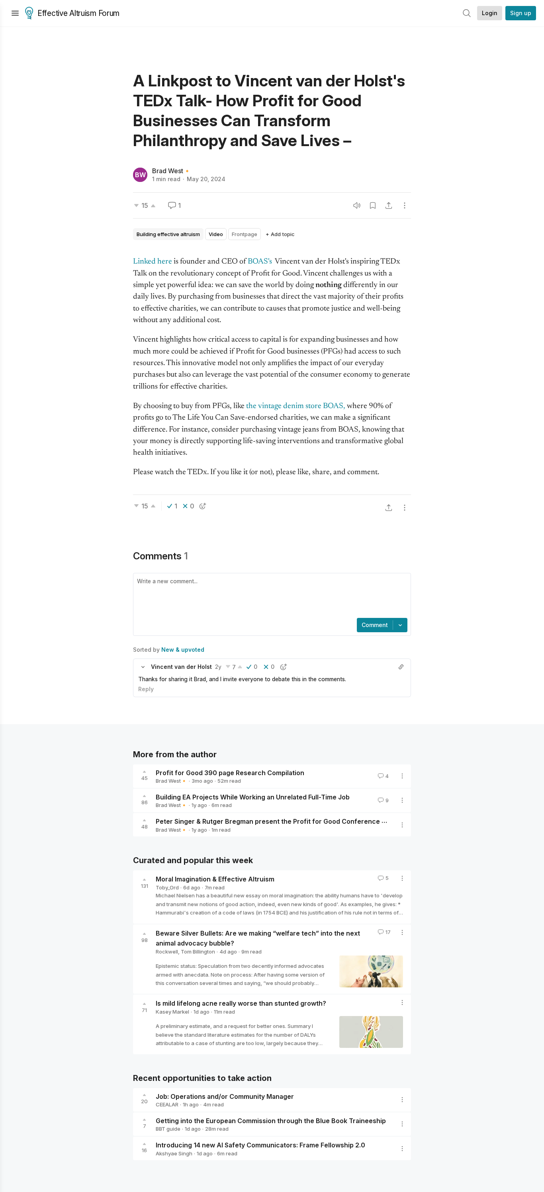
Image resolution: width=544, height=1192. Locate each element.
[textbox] (270, 596)
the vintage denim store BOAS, (295, 406)
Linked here (152, 262)
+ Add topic (280, 234)
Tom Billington (198, 951)
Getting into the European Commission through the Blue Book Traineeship (271, 1120)
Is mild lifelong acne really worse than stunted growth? (241, 1003)
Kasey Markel (172, 1011)
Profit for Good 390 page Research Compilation (230, 772)
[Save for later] (372, 205)
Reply (146, 689)
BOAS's (261, 262)
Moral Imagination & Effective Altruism (215, 879)
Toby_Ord (167, 887)
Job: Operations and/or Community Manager (225, 1096)
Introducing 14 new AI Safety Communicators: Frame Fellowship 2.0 (260, 1145)
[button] (143, 667)
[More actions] (404, 205)
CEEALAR (167, 1104)
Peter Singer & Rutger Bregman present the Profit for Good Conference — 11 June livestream (301, 821)
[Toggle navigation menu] (15, 13)
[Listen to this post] (356, 205)
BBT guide (168, 1129)
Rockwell (167, 951)
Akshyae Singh (174, 1153)
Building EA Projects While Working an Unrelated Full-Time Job (253, 797)
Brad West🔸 (171, 171)
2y (218, 666)
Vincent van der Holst (181, 666)
